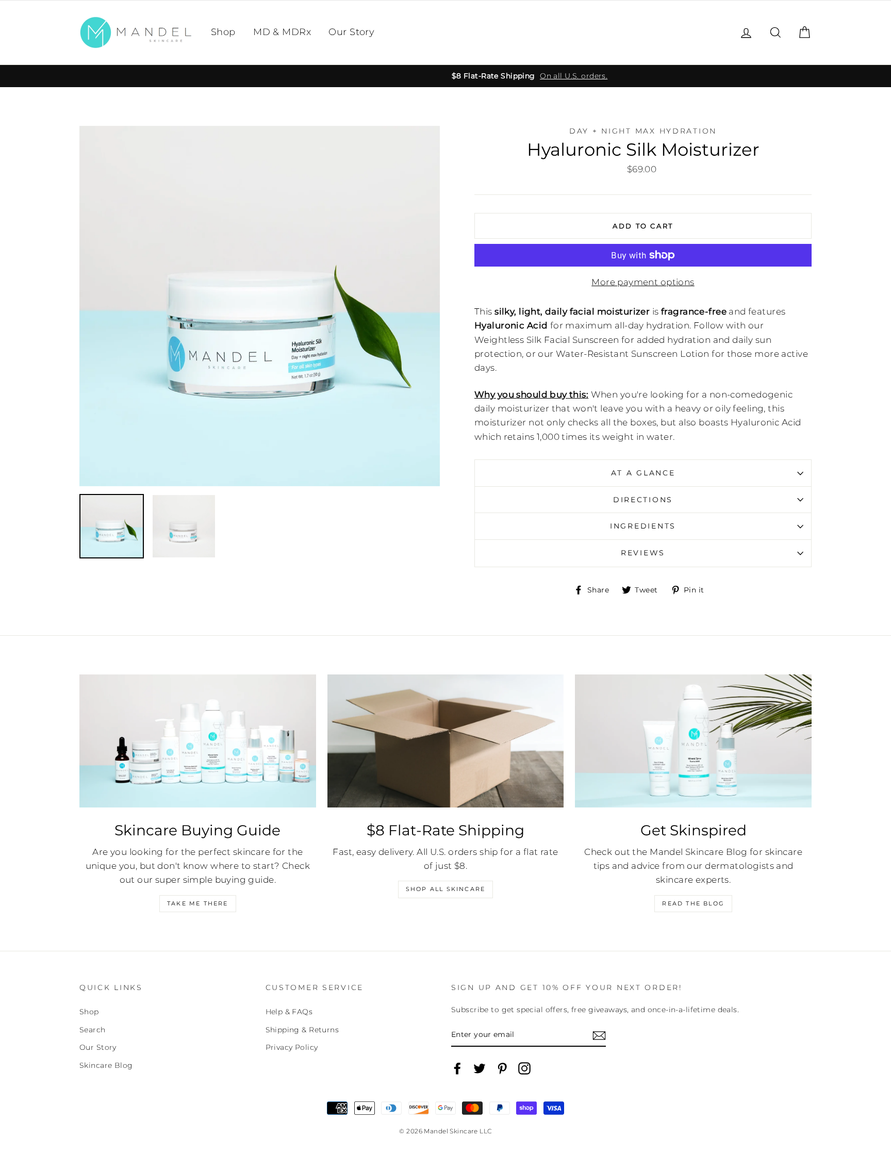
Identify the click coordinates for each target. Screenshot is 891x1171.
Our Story (351, 32)
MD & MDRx (282, 32)
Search (92, 1029)
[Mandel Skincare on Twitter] (479, 1068)
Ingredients (643, 526)
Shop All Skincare (445, 889)
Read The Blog (693, 903)
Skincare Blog (106, 1065)
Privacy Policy (292, 1047)
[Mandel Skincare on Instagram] (524, 1068)
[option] (445, 76)
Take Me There (197, 903)
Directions (643, 500)
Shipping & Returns (302, 1029)
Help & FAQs (289, 1011)
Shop (223, 32)
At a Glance (643, 473)
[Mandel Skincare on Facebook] (457, 1068)
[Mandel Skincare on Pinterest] (502, 1068)
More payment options (643, 282)
